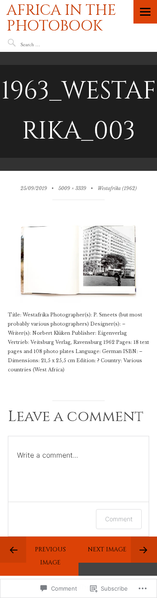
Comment (119, 519)
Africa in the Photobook (61, 18)
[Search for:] (46, 44)
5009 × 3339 (72, 188)
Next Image (107, 549)
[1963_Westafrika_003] (78, 306)
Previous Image (50, 556)
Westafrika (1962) (117, 188)
